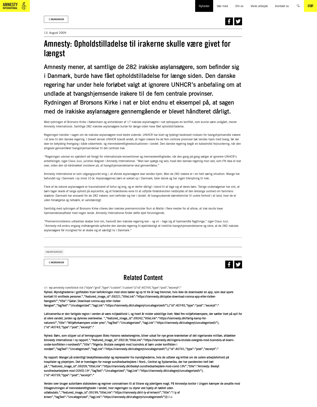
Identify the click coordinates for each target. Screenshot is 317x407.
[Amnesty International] (15, 6)
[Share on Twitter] (238, 21)
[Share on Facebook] (229, 21)
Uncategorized (54, 252)
